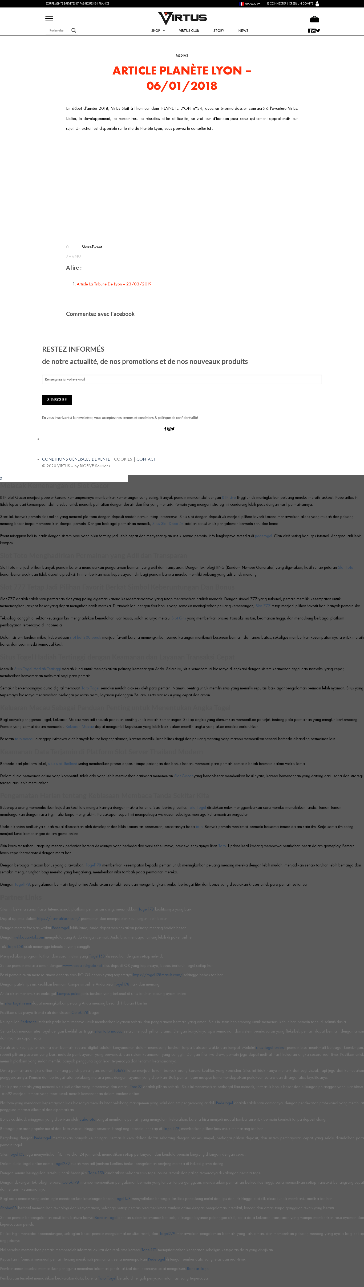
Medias (182, 55)
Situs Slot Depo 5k (168, 523)
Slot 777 (263, 606)
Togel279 (171, 1128)
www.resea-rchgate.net (82, 965)
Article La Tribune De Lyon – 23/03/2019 (114, 284)
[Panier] (314, 19)
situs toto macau (109, 1031)
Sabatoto (87, 1119)
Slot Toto (345, 567)
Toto (222, 846)
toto (199, 826)
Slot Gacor (183, 776)
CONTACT (146, 459)
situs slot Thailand (62, 763)
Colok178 (79, 1012)
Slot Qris (178, 618)
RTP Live (229, 497)
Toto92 (120, 1070)
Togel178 (93, 865)
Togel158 (15, 946)
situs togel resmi (18, 1003)
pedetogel (263, 536)
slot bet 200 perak (85, 637)
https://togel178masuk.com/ (158, 975)
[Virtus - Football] (182, 18)
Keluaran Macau (80, 726)
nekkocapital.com (29, 937)
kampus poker (68, 993)
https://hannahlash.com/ (58, 918)
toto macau (24, 738)
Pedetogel (60, 928)
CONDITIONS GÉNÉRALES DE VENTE (76, 459)
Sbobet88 (8, 1208)
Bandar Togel (106, 1217)
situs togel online (270, 1047)
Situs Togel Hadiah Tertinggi (37, 669)
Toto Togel (90, 688)
